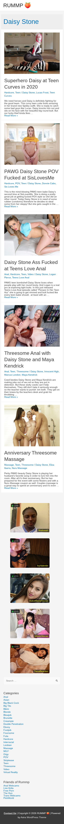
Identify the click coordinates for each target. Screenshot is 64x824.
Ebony (6, 727)
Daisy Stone (28, 92)
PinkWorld (8, 798)
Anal (6, 274)
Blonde (7, 712)
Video (30, 274)
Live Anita (8, 788)
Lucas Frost (42, 92)
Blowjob (7, 715)
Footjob (7, 730)
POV (17, 183)
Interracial (8, 742)
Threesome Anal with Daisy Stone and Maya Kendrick (29, 359)
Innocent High (51, 371)
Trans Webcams (11, 795)
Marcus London (12, 375)
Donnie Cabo (49, 183)
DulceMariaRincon (38, 601)
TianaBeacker (41, 671)
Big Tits (7, 706)
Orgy (6, 754)
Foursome (8, 733)
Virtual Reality (10, 772)
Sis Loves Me (11, 186)
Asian (6, 700)
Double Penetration (13, 724)
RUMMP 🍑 (17, 5)
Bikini (6, 709)
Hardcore (9, 92)
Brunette (7, 718)
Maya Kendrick (29, 375)
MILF (6, 751)
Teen (17, 92)
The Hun (7, 793)
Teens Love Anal (20, 277)
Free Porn (8, 791)
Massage (9, 465)
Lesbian (7, 745)
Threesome (23, 371)
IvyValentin (42, 565)
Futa (5, 736)
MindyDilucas (41, 636)
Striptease (8, 760)
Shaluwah (43, 530)
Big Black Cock (11, 703)
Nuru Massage (19, 468)
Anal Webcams (11, 785)
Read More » (11, 115)
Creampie (8, 721)
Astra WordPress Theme (33, 817)
